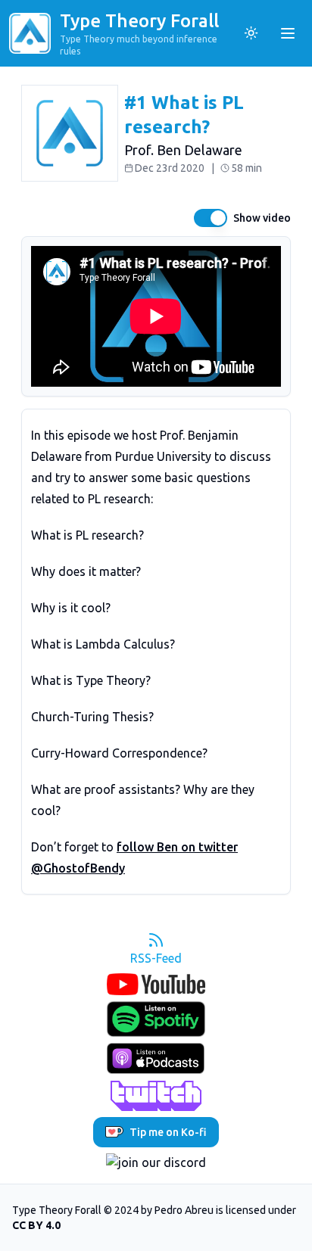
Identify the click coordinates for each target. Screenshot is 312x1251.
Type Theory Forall (139, 21)
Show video (262, 218)
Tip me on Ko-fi (168, 1132)
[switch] (210, 218)
